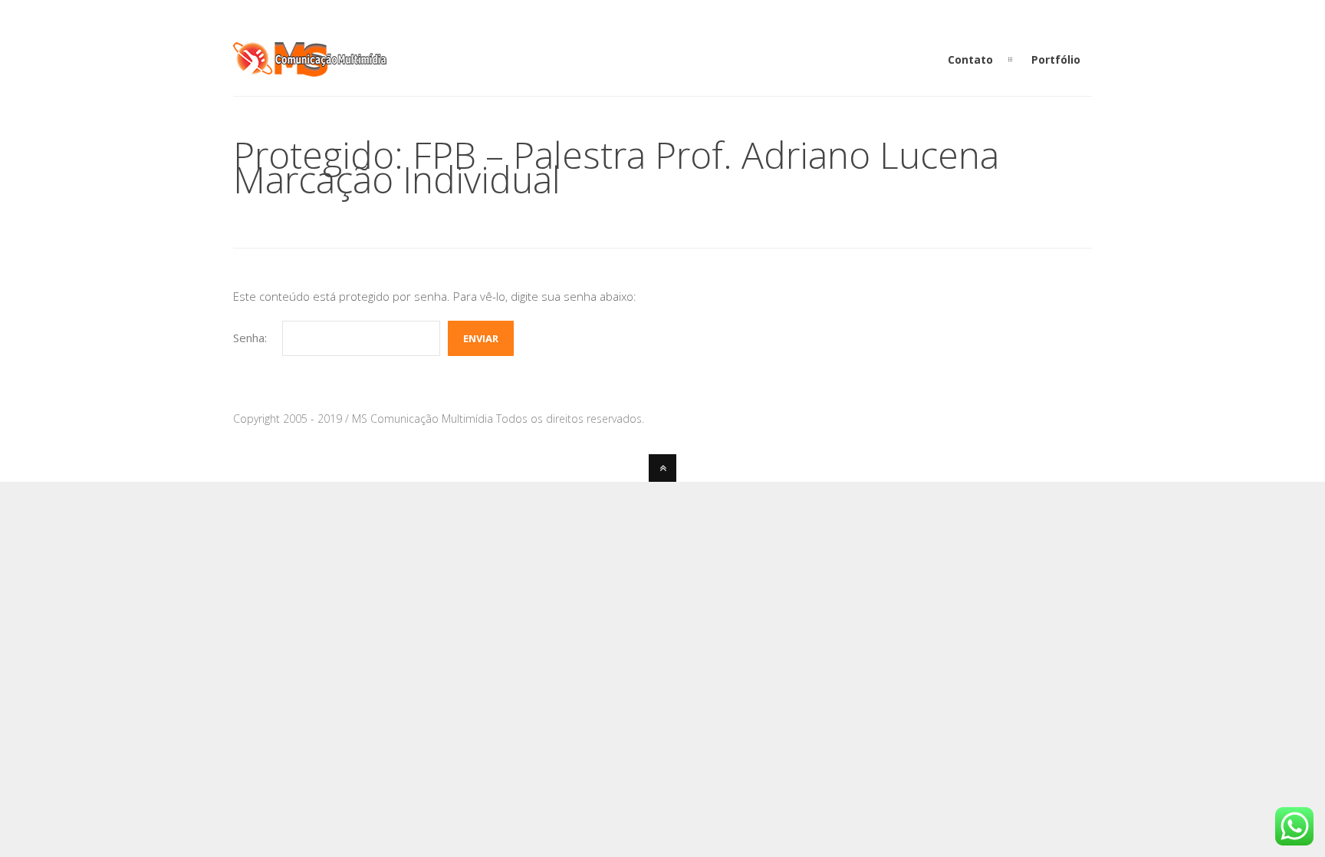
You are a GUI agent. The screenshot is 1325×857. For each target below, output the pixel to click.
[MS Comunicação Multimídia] (309, 67)
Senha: (250, 337)
